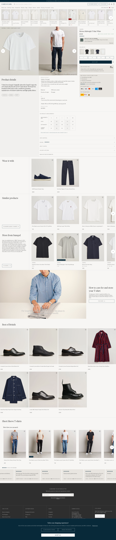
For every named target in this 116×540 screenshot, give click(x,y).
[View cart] (114, 4)
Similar (10, 198)
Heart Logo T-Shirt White (15, 23)
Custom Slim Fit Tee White (5, 23)
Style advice (103, 4)
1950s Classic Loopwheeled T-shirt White (24, 23)
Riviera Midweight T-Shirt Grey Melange (65, 264)
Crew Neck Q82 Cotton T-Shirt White (110, 23)
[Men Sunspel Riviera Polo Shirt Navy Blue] (93, 247)
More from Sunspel (11, 235)
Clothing (9, 7)
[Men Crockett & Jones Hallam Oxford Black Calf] (14, 346)
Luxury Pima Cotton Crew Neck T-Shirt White (53, 23)
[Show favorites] (111, 4)
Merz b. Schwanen (24, 21)
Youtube (50, 516)
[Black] (87, 52)
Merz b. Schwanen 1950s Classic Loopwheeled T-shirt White (92, 226)
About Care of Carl (6, 516)
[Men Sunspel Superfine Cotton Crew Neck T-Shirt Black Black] (42, 247)
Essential (4, 95)
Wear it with (8, 160)
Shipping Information (29, 512)
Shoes (13, 7)
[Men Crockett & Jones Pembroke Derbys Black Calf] (72, 346)
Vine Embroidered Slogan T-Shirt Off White (82, 23)
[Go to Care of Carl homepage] (7, 4)
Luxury (52, 7)
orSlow (41, 21)
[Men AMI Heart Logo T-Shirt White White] (15, 14)
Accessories (17, 7)
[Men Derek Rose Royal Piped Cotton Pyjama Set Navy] (14, 389)
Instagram (51, 512)
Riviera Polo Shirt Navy (87, 264)
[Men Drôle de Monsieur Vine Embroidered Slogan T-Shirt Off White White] (82, 14)
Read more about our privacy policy (58, 498)
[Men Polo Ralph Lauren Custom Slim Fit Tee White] (65, 444)
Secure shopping (5, 512)
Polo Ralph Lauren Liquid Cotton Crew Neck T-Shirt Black (89, 460)
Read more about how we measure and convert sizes (54, 132)
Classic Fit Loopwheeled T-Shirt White (34, 23)
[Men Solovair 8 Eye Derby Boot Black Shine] (72, 389)
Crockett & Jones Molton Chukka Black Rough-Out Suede (42, 366)
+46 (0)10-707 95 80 (77, 517)
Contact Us (27, 514)
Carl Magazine (104, 7)
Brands (34, 7)
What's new (3, 7)
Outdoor (38, 7)
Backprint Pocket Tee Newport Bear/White (72, 23)
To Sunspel (6, 265)
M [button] (92, 57)
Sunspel (60, 21)
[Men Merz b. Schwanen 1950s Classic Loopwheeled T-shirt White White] (24, 14)
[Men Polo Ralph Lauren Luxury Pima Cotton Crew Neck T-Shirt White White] (53, 14)
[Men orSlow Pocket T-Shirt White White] (43, 14)
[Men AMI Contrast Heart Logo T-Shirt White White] (91, 14)
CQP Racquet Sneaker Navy (38, 189)
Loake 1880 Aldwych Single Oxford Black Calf (39, 409)
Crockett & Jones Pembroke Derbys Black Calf (68, 366)
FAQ (26, 516)
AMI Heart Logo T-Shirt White (63, 226)
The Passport (5, 514)
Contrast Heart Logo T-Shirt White (91, 23)
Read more (100, 301)
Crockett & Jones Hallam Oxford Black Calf (10, 366)
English (112, 7)
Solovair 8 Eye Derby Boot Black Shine (67, 409)
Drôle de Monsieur (82, 21)
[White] (81, 52)
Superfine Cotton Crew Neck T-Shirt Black (41, 264)
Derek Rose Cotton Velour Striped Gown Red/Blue (98, 366)
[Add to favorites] (52, 160)
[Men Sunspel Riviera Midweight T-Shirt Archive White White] (63, 14)
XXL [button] (109, 57)
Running (43, 7)
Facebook (51, 514)
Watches (23, 7)
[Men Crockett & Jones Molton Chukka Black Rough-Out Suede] (43, 346)
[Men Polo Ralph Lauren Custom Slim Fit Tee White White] (5, 14)
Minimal (11, 95)
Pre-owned (47, 7)
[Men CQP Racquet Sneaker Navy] (42, 173)
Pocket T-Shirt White (43, 23)
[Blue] (97, 52)
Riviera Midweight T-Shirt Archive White (63, 23)
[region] (58, 475)
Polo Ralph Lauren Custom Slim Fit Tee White (42, 226)
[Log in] (109, 4)
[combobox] (112, 7)
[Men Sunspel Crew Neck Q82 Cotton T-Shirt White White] (110, 14)
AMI (12, 21)
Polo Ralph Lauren (5, 21)
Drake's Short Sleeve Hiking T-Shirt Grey (12, 460)
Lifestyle (30, 7)
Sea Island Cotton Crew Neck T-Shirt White (100, 23)
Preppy (17, 95)
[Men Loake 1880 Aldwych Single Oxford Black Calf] (43, 389)
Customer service (93, 4)
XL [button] (101, 57)
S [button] (83, 57)
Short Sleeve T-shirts (15, 28)
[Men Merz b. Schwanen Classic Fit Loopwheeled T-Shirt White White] (34, 14)
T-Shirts (8, 28)
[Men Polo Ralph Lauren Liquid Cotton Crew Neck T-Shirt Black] (90, 444)
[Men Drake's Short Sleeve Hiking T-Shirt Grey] (14, 444)
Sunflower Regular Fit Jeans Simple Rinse (66, 189)
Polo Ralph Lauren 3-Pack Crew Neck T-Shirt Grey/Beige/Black (38, 460)
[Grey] (92, 52)
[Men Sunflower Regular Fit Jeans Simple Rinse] (68, 173)
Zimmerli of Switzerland (101, 22)
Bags (26, 7)
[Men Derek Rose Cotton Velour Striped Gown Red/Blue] (101, 346)
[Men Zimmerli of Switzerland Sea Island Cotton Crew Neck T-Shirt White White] (101, 14)
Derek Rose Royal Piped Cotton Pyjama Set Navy (11, 409)
